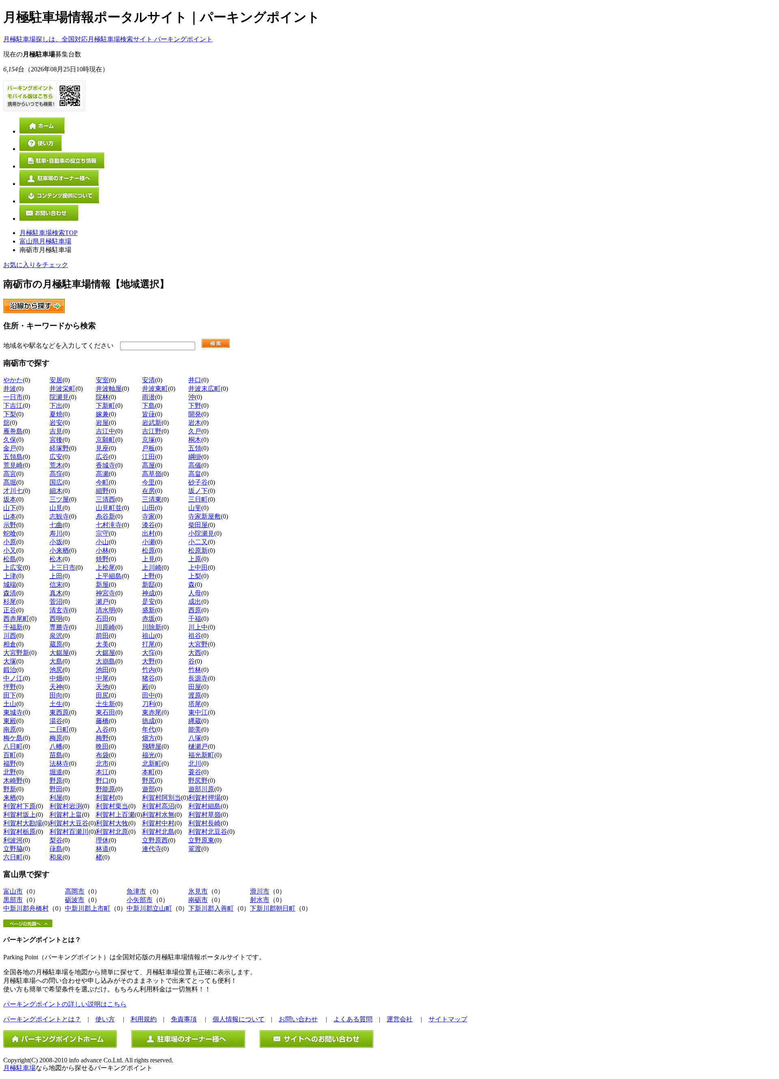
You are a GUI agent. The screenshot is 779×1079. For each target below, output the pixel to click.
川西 (9, 635)
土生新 (105, 703)
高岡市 (74, 891)
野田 (55, 789)
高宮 (9, 473)
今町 (102, 482)
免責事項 (184, 1019)
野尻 (148, 780)
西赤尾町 (16, 618)
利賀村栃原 (19, 831)
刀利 (148, 703)
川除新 (151, 627)
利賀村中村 (158, 823)
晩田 (102, 746)
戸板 (148, 448)
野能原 (105, 789)
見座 (102, 448)
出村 (148, 533)
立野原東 (201, 840)
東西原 (59, 712)
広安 (55, 456)
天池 (102, 686)
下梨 (9, 414)
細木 (55, 490)
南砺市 (198, 899)
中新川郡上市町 (87, 908)
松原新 (198, 550)
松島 (9, 559)
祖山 (148, 635)
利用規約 (144, 1019)
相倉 (9, 644)
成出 (194, 601)
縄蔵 (194, 720)
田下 (9, 695)
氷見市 (198, 891)
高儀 (194, 465)
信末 (55, 584)
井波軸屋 (109, 388)
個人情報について (239, 1019)
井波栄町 (62, 388)
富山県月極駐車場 (45, 241)
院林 (102, 397)
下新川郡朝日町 (272, 908)
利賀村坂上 (19, 814)
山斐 (194, 507)
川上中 (198, 627)
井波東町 (155, 388)
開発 (194, 414)
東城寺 (13, 712)
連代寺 (151, 848)
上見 (148, 559)
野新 (9, 789)
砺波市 (74, 899)
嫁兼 (102, 414)
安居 (55, 380)
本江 (102, 772)
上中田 (198, 567)
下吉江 (13, 405)
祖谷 (194, 635)
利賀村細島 (204, 806)
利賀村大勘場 (22, 823)
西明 (55, 618)
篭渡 (194, 848)
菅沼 (55, 601)
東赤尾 (151, 712)
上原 (194, 559)
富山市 (13, 891)
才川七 (13, 490)
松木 (55, 559)
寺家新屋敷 (204, 516)
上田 (55, 576)
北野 (9, 772)
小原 (9, 541)
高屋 (148, 465)
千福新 (13, 627)
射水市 (259, 899)
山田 (148, 507)
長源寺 (198, 678)
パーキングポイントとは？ (42, 1019)
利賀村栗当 (112, 806)
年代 (148, 729)
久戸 (194, 431)
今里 (148, 482)
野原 (55, 780)
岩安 (55, 422)
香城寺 (105, 465)
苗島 (55, 755)
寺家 (148, 516)
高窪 (55, 473)
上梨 (194, 576)
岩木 (194, 422)
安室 (102, 380)
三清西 (105, 499)
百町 (9, 755)
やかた (13, 380)
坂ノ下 (198, 490)
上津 (9, 576)
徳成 (148, 720)
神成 (148, 593)
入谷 (102, 729)
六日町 (13, 857)
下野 (194, 405)
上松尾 (105, 567)
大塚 (9, 661)
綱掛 (194, 456)
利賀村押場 (204, 797)
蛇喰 (9, 533)
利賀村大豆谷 (68, 823)
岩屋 (102, 422)
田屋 (194, 686)
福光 (148, 755)
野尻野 (198, 780)
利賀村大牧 (112, 823)
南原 (9, 729)
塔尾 (194, 703)
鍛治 (9, 669)
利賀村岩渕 (65, 806)
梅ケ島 (13, 737)
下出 (55, 405)
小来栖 (59, 550)
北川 (194, 763)
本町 (148, 772)
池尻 (55, 669)
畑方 (148, 737)
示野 (9, 524)
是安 (148, 601)
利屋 (55, 797)
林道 (102, 848)
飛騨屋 (151, 746)
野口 (102, 780)
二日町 (59, 729)
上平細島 (109, 576)
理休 (102, 840)
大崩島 (105, 661)
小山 (102, 541)
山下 (9, 507)
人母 (194, 593)
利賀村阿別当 (161, 797)
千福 (194, 618)
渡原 (194, 695)
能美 (194, 729)
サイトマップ (447, 1019)
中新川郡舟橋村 (26, 908)
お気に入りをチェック (35, 264)
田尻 (102, 695)
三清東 (151, 499)
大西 (194, 652)
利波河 (13, 840)
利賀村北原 (112, 831)
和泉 (55, 857)
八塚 (194, 737)
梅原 (55, 737)
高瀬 (102, 473)
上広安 (13, 567)
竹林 (194, 669)
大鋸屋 (59, 652)
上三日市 (62, 567)
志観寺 (59, 516)
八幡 (55, 746)
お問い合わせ (298, 1019)
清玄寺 (59, 610)
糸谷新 (105, 516)
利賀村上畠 (65, 814)
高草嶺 (151, 473)
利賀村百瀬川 (68, 831)
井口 (194, 380)
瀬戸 (102, 601)
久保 (9, 439)
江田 (148, 456)
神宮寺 (105, 593)
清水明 (105, 610)
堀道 (55, 772)
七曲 (55, 524)
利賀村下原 (19, 806)
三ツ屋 (59, 499)
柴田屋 (198, 524)
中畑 (55, 678)
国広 (55, 482)
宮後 (55, 439)
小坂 (55, 541)
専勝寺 (59, 627)
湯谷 (55, 720)
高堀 (9, 482)
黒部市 (13, 899)
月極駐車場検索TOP (48, 232)
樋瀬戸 (198, 746)
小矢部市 (140, 899)
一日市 (13, 397)
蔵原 (55, 644)
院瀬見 (59, 397)
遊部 (148, 789)
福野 (9, 763)
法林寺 (59, 763)
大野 (148, 661)
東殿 (9, 720)
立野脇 (13, 848)
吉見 (55, 431)
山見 (55, 507)
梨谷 (55, 840)
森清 (9, 593)
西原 (194, 610)
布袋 (102, 755)
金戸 (9, 448)
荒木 (55, 465)
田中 (148, 695)
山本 (9, 516)
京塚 (148, 439)
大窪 (148, 652)
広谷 (102, 456)
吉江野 (151, 431)
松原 (148, 550)
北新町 (151, 763)
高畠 (194, 473)
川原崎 (105, 627)
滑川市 (259, 891)
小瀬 (148, 541)
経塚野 (59, 448)
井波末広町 (204, 388)
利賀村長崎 (204, 823)
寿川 (55, 533)
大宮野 (198, 644)
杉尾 (9, 601)
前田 (102, 635)
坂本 (9, 499)
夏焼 (55, 414)
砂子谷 (198, 482)
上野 (148, 576)
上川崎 (151, 567)
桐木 (194, 439)
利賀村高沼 (158, 806)
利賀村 (105, 797)
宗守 (102, 533)
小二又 (198, 541)
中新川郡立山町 (149, 908)
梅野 (102, 737)
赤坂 (148, 618)
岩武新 (151, 422)
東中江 (198, 712)
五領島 (13, 456)
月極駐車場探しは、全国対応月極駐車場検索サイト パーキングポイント (108, 39)
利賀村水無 (158, 814)
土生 (55, 703)
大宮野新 (16, 652)
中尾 (102, 678)
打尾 (148, 644)
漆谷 (148, 524)
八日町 (13, 746)
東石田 (105, 712)
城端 (9, 584)
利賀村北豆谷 (207, 831)
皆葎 (148, 414)
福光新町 (201, 755)
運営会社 (400, 1019)
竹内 (148, 669)
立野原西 (155, 840)
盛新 (148, 610)
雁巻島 (13, 431)
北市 (102, 763)
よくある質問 (353, 1019)
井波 (9, 388)
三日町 (198, 499)
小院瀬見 (201, 533)
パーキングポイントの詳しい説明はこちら (65, 1004)
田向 (55, 695)
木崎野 (13, 780)
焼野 (102, 559)
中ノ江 (13, 678)
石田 (102, 618)
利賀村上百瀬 (115, 814)
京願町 (105, 439)
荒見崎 (13, 465)
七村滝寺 (109, 524)
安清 (148, 380)
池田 (102, 669)
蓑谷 (194, 772)
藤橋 (102, 720)
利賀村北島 (158, 831)
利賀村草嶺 (204, 814)
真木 (55, 593)
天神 (55, 686)
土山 (9, 703)
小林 (102, 550)
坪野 (9, 686)
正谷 (9, 610)
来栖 (9, 797)
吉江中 (105, 431)
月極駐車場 (19, 1067)
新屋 (102, 584)
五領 (194, 448)
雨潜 (148, 397)
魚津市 (136, 891)
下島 (148, 405)
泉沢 (55, 635)
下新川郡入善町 (211, 908)
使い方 (105, 1019)
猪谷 (148, 678)
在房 (148, 490)
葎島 (55, 848)
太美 (102, 644)
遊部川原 (201, 789)
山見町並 (109, 507)
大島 (55, 661)
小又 (9, 550)
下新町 (105, 405)
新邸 (148, 584)
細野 (102, 490)
